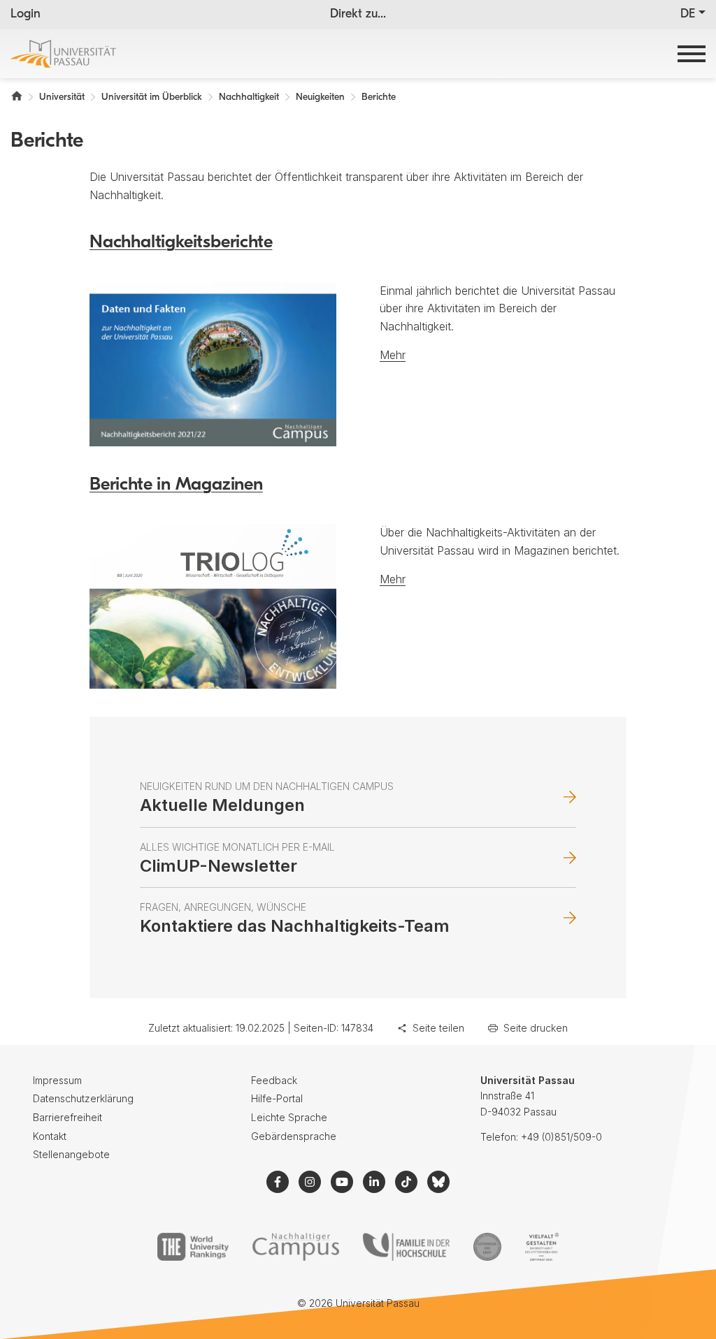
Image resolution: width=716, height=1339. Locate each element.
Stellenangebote (71, 1154)
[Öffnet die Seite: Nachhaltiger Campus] (296, 1247)
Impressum (57, 1080)
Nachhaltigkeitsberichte (181, 242)
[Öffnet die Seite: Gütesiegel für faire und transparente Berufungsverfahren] (487, 1247)
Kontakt (49, 1136)
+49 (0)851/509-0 (561, 1137)
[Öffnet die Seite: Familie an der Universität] (406, 1247)
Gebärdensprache (293, 1136)
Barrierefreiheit (67, 1117)
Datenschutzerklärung (83, 1098)
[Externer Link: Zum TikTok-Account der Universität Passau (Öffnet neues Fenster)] (406, 1182)
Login (25, 14)
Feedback (274, 1080)
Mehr (393, 355)
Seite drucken (535, 1028)
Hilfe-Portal (277, 1098)
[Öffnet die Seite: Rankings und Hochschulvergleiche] (192, 1247)
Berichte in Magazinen (176, 485)
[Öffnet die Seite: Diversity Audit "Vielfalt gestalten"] (541, 1247)
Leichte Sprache (289, 1117)
